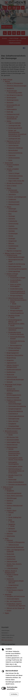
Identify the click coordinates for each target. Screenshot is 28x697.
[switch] (4, 688)
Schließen (14, 694)
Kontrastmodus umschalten (12, 688)
